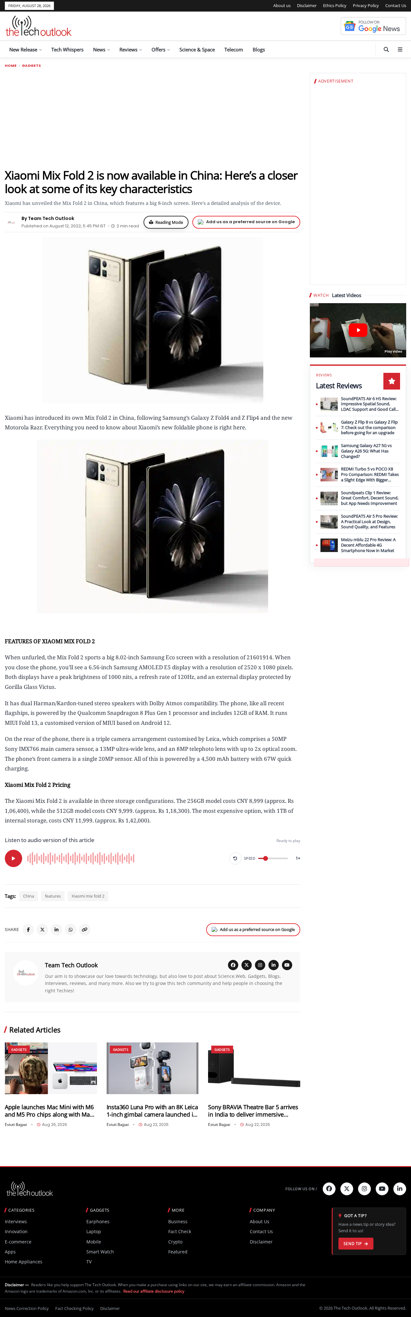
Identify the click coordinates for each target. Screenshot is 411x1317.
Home (11, 65)
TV (89, 1262)
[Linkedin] (399, 1188)
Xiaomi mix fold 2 (88, 896)
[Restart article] (235, 858)
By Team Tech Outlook (48, 218)
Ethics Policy (334, 5)
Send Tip (353, 1243)
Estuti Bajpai (16, 1124)
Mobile (93, 1242)
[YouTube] (287, 965)
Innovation (16, 1231)
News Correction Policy (27, 1308)
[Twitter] (346, 1188)
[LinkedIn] (56, 929)
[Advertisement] (152, 118)
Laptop (93, 1231)
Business (178, 1221)
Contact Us (395, 5)
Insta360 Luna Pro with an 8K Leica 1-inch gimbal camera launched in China (152, 1110)
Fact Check (179, 1231)
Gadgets (31, 65)
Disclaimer (307, 5)
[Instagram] (260, 965)
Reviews (128, 49)
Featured (178, 1252)
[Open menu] (400, 49)
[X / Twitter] (246, 965)
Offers (158, 49)
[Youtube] (382, 1188)
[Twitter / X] (42, 929)
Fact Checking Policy (74, 1308)
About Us (259, 1221)
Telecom (233, 49)
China (28, 896)
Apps (10, 1252)
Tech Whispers (67, 49)
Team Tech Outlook (71, 965)
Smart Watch (100, 1252)
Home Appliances (23, 1262)
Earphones (97, 1221)
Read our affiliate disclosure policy (153, 1291)
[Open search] (386, 49)
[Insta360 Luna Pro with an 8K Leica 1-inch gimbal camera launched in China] (153, 1068)
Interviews (16, 1221)
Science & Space (197, 49)
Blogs (259, 49)
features (53, 896)
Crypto (175, 1242)
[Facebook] (28, 929)
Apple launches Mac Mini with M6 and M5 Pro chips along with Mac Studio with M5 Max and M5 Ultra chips (49, 1110)
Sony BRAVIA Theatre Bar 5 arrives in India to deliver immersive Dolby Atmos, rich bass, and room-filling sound (254, 1110)
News (99, 49)
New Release (23, 49)
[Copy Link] (85, 929)
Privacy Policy (366, 5)
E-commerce (18, 1242)
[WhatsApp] (70, 929)
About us (282, 5)
